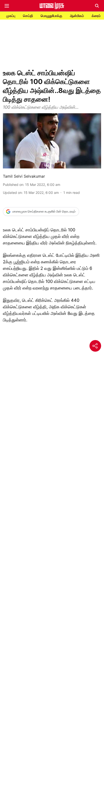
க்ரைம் (96, 16)
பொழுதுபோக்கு (51, 16)
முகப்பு (10, 16)
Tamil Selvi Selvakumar (24, 176)
